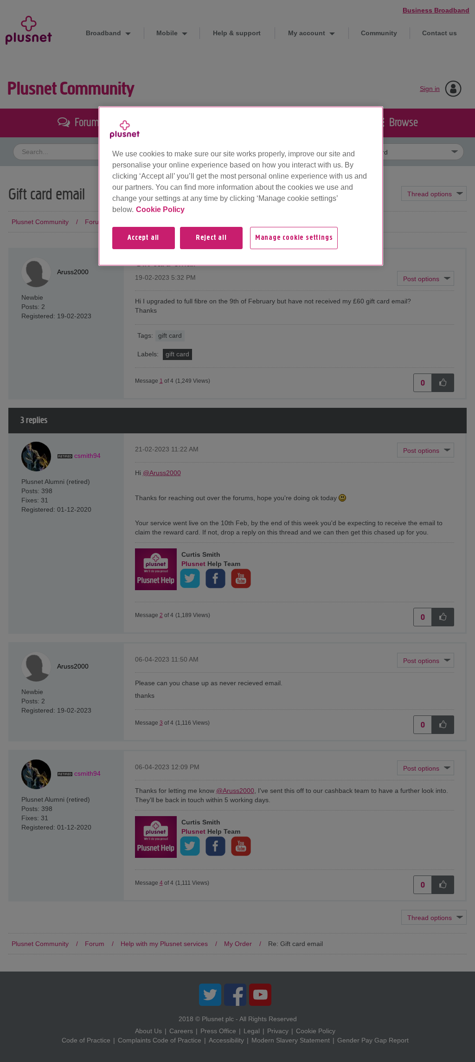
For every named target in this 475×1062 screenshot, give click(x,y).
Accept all (143, 238)
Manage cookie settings (294, 238)
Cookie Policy (160, 209)
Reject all (211, 238)
